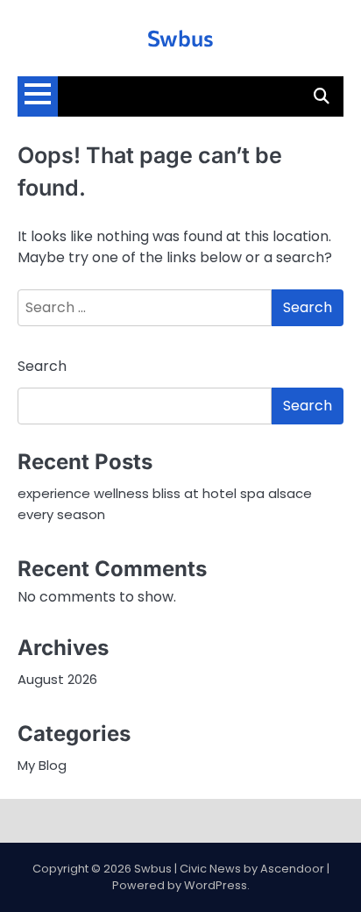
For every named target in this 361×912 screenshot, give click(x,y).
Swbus (180, 37)
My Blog (42, 765)
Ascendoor (292, 868)
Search (42, 366)
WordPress (215, 885)
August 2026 (57, 679)
